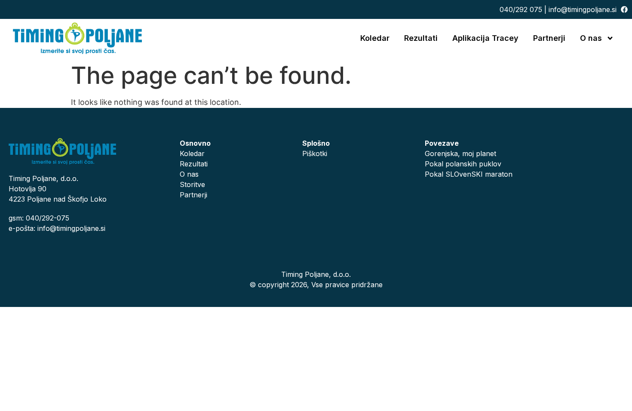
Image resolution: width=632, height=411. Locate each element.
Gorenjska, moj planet (460, 153)
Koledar (375, 38)
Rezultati (421, 38)
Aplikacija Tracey (485, 38)
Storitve (192, 184)
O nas (591, 38)
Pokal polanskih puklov (463, 163)
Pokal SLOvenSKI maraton (468, 174)
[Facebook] (624, 9)
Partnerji (549, 38)
